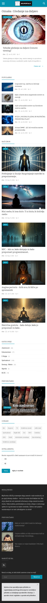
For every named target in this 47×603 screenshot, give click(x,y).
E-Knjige (4, 356)
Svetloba (37, 433)
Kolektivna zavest (26, 428)
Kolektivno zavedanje (9, 442)
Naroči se (37, 577)
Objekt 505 (17, 433)
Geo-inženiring (36, 437)
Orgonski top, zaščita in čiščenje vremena (27, 85)
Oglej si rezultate (17, 471)
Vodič (10, 437)
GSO (4, 437)
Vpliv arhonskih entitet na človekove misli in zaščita (29, 107)
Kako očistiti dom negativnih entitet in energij (29, 96)
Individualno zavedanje (22, 437)
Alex (4, 54)
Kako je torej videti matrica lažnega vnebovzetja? (28, 524)
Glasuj (6, 471)
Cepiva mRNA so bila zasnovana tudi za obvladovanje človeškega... (29, 535)
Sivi (24, 433)
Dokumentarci (6, 352)
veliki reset (38, 428)
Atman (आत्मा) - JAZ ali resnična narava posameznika (29, 129)
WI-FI (30, 433)
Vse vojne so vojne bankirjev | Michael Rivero (29, 545)
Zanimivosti (6, 348)
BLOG (3, 373)
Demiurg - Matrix (7, 365)
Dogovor (10, 428)
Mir (4, 428)
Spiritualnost (6, 360)
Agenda (4, 369)
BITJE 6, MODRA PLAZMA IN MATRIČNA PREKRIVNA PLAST (30, 118)
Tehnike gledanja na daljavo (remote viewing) (20, 49)
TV (17, 428)
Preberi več (37, 66)
